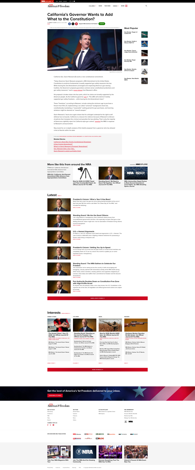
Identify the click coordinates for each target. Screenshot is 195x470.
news (100, 136)
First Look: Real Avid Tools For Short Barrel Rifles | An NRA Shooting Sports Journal (109, 343)
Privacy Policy (50, 467)
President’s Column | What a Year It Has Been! (91, 199)
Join (57, 1)
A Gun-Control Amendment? (63, 144)
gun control (95, 136)
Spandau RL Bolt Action (131, 338)
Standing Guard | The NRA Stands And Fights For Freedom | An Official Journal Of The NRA (84, 354)
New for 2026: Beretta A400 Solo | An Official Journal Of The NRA (109, 335)
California (69, 136)
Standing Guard (78, 338)
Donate (65, 1)
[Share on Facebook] (69, 23)
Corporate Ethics (66, 467)
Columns (92, 6)
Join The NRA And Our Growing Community (84, 461)
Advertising (50, 411)
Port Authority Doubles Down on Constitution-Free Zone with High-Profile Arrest (96, 282)
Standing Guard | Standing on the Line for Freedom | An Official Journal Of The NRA (84, 335)
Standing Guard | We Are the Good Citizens (90, 215)
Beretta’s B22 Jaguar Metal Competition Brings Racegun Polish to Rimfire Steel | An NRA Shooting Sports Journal (110, 350)
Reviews (126, 317)
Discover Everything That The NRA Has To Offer (109, 461)
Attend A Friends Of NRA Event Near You (135, 461)
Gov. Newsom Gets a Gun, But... (64, 149)
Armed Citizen (51, 317)
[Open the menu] (126, 5)
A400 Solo (111, 338)
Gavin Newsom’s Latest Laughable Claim (67, 151)
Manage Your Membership (130, 418)
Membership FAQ (128, 416)
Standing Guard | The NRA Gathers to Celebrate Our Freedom (94, 264)
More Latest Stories (104, 298)
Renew (60, 1)
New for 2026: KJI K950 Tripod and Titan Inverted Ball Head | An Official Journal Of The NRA (84, 183)
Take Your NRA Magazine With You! (57, 461)
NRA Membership (128, 411)
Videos (115, 6)
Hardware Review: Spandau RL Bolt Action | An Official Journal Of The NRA (134, 335)
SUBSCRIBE (55, 395)
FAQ (48, 416)
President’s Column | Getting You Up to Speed (91, 247)
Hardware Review (141, 338)
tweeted (97, 121)
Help (48, 418)
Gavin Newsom (62, 136)
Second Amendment (77, 136)
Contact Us (50, 413)
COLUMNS (92, 338)
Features (107, 6)
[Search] (146, 5)
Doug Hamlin (86, 338)
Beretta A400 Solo (104, 338)
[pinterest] (76, 23)
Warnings (74, 467)
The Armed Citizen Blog (61, 338)
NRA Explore (102, 413)
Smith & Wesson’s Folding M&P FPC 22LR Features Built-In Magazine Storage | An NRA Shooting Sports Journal (110, 357)
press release (78, 90)
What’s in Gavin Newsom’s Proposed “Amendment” (71, 146)
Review (127, 339)
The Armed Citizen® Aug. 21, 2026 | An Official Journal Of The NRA (58, 335)
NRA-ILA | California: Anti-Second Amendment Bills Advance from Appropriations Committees (58, 176)
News (100, 6)
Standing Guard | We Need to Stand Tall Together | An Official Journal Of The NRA (109, 183)
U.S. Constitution (87, 136)
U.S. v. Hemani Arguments (83, 231)
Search (49, 420)
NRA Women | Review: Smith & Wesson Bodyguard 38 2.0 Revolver (135, 343)
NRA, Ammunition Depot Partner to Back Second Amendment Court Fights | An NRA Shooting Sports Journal (135, 183)
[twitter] (73, 23)
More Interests (65, 313)
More (59, 195)
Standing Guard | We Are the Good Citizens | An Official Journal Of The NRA (84, 342)
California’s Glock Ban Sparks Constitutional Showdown (72, 142)
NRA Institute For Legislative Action (107, 411)
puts (85, 97)
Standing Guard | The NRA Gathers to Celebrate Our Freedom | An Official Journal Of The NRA (83, 348)
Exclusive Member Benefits (130, 413)
